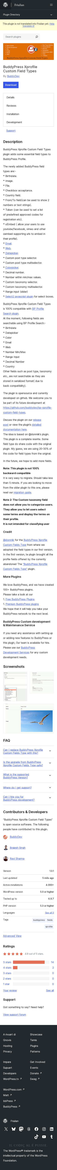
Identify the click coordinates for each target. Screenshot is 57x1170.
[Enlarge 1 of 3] (23, 676)
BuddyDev (13, 76)
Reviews (11, 105)
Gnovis (7, 1040)
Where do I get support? (17, 787)
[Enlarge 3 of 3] (49, 708)
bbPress (9, 1101)
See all (50, 990)
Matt (7, 1095)
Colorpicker (11, 267)
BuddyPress (11, 1106)
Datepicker (11, 253)
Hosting (7, 1045)
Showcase (36, 1034)
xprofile (49, 926)
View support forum (14, 1014)
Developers (9, 1073)
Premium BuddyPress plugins (22, 604)
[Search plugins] (37, 37)
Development (14, 122)
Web (8, 248)
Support (11, 130)
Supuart (7, 1067)
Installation (12, 114)
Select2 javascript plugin (19, 296)
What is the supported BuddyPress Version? (16, 776)
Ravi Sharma (17, 858)
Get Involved (37, 1062)
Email (8, 243)
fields (50, 920)
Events (34, 1067)
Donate (36, 1073)
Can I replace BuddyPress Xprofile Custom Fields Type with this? (23, 751)
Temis (33, 1040)
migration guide (22, 492)
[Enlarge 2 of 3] (49, 676)
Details (10, 97)
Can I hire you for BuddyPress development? (19, 798)
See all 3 (49, 912)
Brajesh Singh (17, 847)
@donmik (8, 540)
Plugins (34, 1045)
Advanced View (12, 935)
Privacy (7, 1051)
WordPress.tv (12, 1079)
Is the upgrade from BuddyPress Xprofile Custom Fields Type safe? (23, 764)
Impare (7, 1062)
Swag (35, 1079)
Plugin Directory (11, 14)
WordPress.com (14, 1089)
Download (10, 85)
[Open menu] (52, 5)
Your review (10, 990)
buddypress (39, 920)
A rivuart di (9, 1034)
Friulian (15, 1121)
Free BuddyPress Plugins (20, 599)
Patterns (35, 1051)
